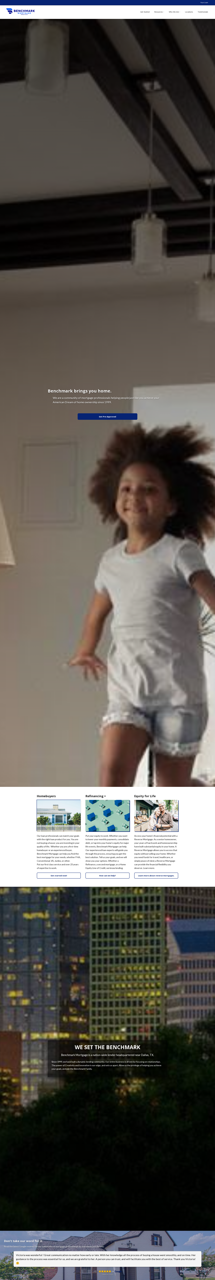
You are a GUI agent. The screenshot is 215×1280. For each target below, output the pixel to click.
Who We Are (174, 12)
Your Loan (204, 2)
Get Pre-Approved (107, 416)
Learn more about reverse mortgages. (156, 875)
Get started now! (59, 875)
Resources (158, 12)
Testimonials (203, 12)
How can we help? (107, 875)
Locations (189, 12)
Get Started (145, 12)
